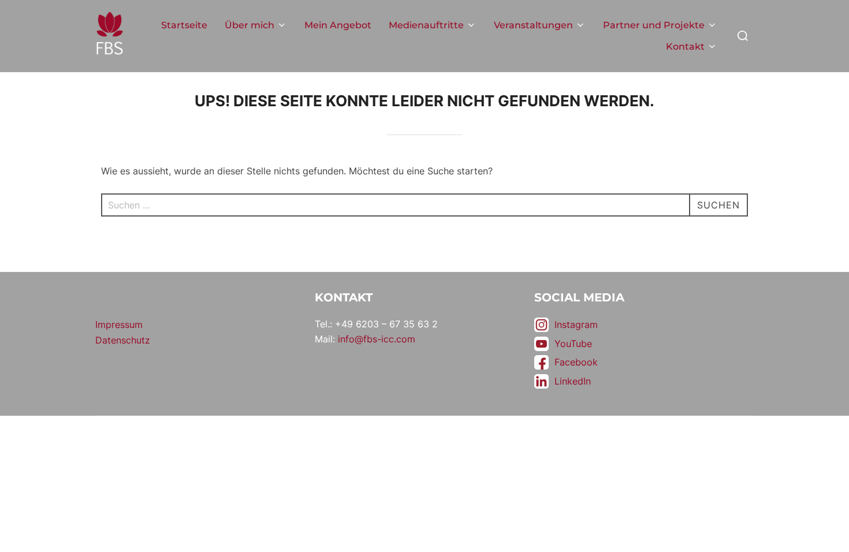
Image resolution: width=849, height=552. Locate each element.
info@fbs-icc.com (376, 339)
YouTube (573, 343)
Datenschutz (122, 340)
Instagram (576, 324)
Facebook (576, 362)
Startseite (184, 25)
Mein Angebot (337, 25)
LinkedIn (572, 381)
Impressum (119, 324)
